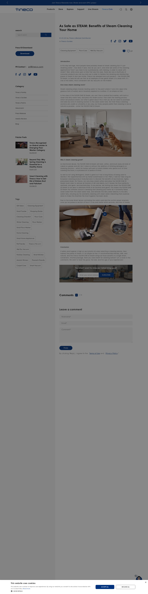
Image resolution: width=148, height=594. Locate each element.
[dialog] (74, 587)
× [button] (145, 582)
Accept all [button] (105, 587)
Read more (26, 589)
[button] (51, 591)
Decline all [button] (125, 587)
